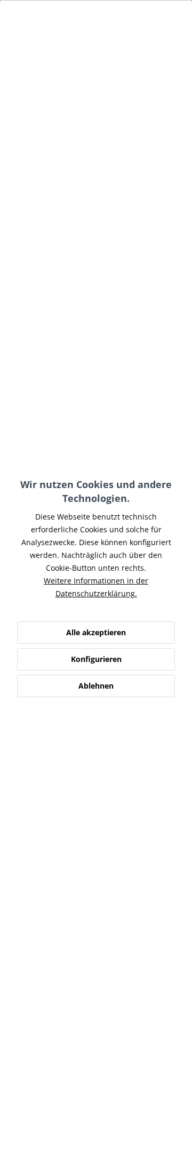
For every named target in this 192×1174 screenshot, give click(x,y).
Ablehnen (96, 686)
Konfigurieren (96, 659)
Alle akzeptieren (96, 632)
